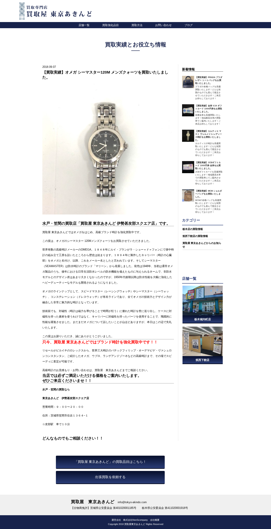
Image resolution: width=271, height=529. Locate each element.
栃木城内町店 (202, 319)
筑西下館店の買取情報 (195, 236)
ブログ (188, 25)
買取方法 (136, 25)
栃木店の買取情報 (193, 229)
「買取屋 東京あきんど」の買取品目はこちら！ (110, 462)
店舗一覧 (84, 25)
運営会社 (116, 520)
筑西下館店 (202, 360)
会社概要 (154, 520)
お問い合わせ (163, 25)
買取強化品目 (110, 25)
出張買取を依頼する (110, 477)
